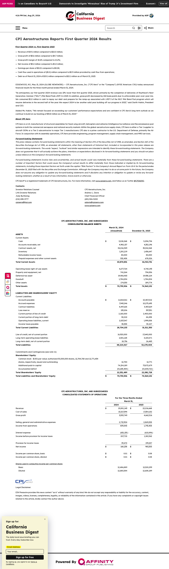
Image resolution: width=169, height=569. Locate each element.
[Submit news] (7, 276)
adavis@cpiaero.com (94, 202)
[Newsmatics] (7, 293)
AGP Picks (7, 4)
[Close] (45, 519)
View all (163, 3)
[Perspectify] (7, 282)
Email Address (13, 547)
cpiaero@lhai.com (24, 202)
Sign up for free (25, 557)
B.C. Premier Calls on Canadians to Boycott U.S (26, 3)
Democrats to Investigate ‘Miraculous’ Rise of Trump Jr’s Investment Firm (98, 3)
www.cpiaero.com (103, 181)
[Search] (133, 28)
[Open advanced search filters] (139, 28)
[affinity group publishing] (7, 287)
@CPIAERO (139, 181)
